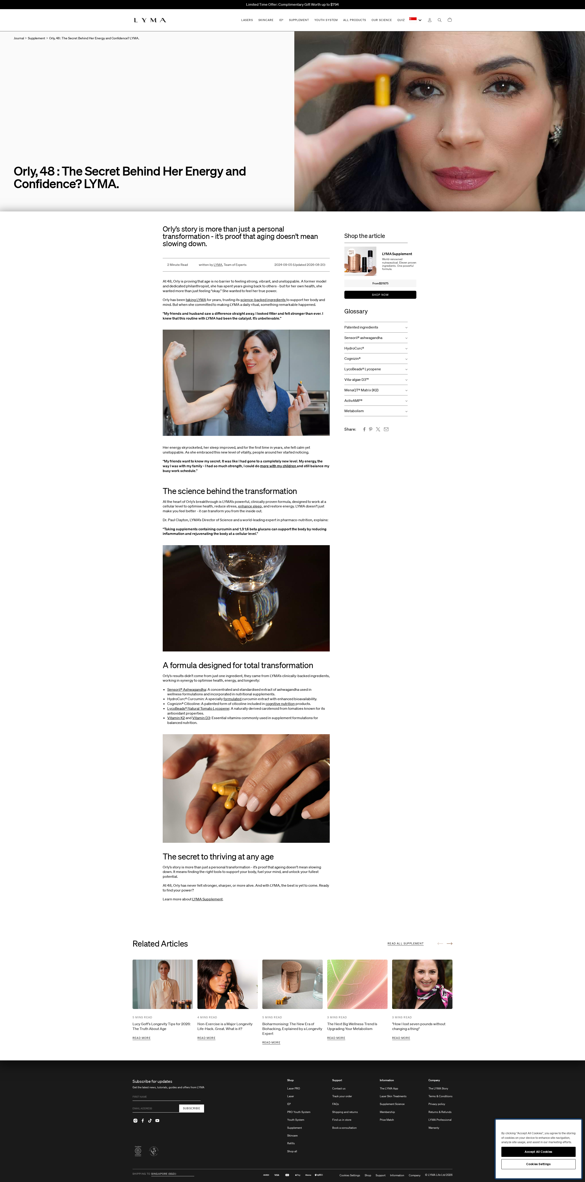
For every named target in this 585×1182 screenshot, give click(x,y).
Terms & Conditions (440, 1096)
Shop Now (380, 295)
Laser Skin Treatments (393, 1096)
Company (434, 1080)
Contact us (339, 1088)
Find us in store (341, 1120)
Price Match (387, 1120)
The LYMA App (389, 1088)
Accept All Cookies (538, 1152)
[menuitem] (298, 1118)
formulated (232, 698)
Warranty (433, 1128)
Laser (290, 1096)
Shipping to (141, 1174)
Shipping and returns (345, 1112)
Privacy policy (436, 1104)
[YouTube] (157, 1120)
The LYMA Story (438, 1088)
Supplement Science (392, 1104)
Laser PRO (293, 1088)
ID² (289, 1104)
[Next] (449, 944)
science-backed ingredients (263, 299)
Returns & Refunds (440, 1112)
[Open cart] (449, 20)
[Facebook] (142, 1120)
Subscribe (191, 1108)
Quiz (400, 20)
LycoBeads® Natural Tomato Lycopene (198, 708)
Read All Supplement (406, 943)
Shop (290, 1080)
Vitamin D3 (201, 717)
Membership (387, 1112)
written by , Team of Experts (223, 265)
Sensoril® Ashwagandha (186, 689)
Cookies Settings (350, 1175)
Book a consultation (344, 1128)
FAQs (335, 1104)
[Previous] (440, 944)
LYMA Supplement (207, 899)
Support (337, 1080)
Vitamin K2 (176, 717)
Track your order (342, 1096)
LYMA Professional (440, 1120)
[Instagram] (135, 1120)
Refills (291, 1143)
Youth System (295, 1120)
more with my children (278, 466)
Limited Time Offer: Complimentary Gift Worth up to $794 (292, 4)
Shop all (292, 1151)
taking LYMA (196, 299)
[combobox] (415, 20)
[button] (376, 327)
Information (387, 1080)
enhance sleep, (250, 506)
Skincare (292, 1135)
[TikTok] (150, 1120)
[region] (538, 1149)
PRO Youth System (298, 1112)
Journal (19, 38)
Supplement (294, 1128)
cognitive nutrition (280, 703)
